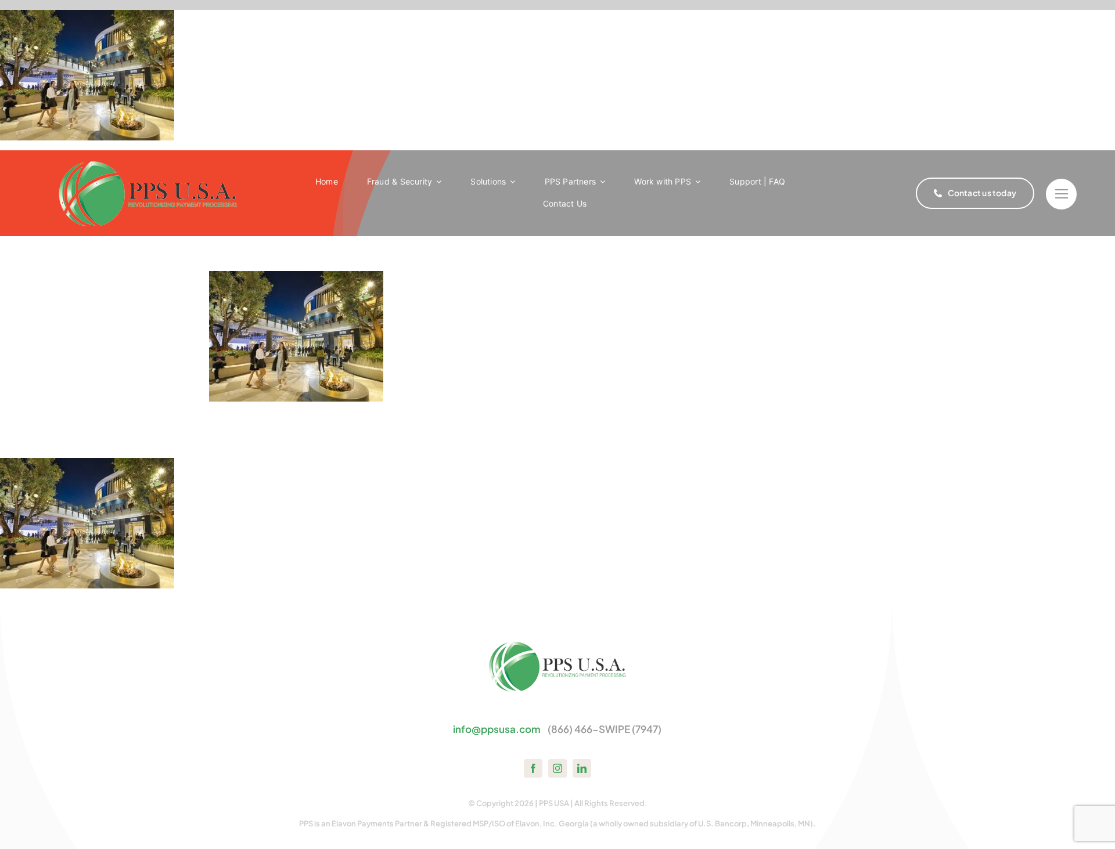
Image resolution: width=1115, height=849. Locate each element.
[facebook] (533, 768)
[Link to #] (1061, 194)
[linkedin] (582, 768)
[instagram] (557, 768)
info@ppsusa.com (497, 728)
